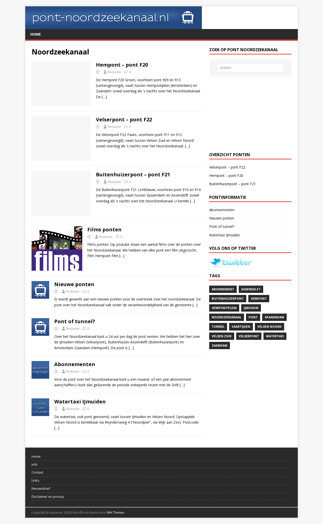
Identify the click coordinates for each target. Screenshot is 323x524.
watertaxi (275, 336)
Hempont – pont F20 (122, 64)
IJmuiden (251, 308)
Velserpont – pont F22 (124, 119)
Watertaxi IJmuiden (80, 401)
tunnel (218, 326)
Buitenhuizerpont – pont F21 (133, 174)
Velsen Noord (269, 326)
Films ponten (104, 229)
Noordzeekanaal (226, 317)
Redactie (114, 72)
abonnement (223, 289)
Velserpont (249, 336)
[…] (104, 96)
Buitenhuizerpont (228, 298)
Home (35, 34)
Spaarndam (274, 317)
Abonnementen (74, 364)
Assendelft (251, 289)
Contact (37, 472)
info (35, 464)
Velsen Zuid (222, 336)
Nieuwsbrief (41, 488)
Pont (253, 317)
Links (35, 480)
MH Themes (115, 512)
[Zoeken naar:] (250, 68)
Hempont (259, 298)
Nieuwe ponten (74, 284)
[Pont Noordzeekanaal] (113, 26)
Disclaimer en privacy (48, 496)
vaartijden (241, 326)
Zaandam (219, 345)
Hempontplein (224, 308)
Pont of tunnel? (74, 321)
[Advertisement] (250, 114)
